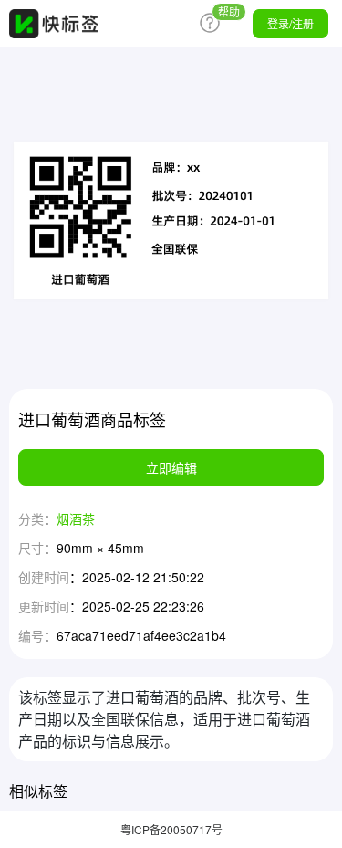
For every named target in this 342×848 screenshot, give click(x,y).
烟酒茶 (76, 518)
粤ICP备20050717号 (171, 829)
